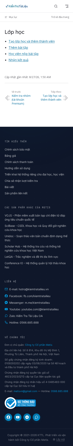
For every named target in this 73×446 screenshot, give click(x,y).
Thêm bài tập (18, 47)
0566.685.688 (59, 391)
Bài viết (9, 187)
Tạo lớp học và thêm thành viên (32, 41)
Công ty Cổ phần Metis (38, 344)
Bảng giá (10, 155)
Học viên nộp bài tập (24, 54)
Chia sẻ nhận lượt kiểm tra (21, 180)
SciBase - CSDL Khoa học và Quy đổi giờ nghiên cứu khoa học (35, 227)
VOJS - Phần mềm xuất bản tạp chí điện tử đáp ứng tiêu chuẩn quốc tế (35, 217)
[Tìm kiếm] (56, 6)
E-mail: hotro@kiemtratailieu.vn (29, 289)
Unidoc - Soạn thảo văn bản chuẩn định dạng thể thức (36, 238)
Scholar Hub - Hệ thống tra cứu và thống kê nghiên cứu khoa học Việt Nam (33, 248)
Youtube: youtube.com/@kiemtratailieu (34, 309)
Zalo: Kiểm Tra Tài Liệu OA (26, 316)
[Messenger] (27, 417)
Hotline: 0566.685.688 (24, 322)
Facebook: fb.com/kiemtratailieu (29, 296)
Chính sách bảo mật (17, 149)
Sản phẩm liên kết (16, 193)
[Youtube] (17, 417)
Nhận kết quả (18, 60)
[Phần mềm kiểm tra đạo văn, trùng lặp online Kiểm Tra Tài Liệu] (17, 6)
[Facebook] (8, 417)
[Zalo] (36, 417)
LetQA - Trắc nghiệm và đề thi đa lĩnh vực (31, 256)
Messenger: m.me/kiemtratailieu (29, 302)
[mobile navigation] (66, 6)
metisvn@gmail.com (25, 391)
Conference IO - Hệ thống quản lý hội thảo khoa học (35, 265)
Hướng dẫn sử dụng (17, 168)
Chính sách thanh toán (19, 162)
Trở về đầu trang (60, 17)
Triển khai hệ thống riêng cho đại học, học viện (34, 174)
